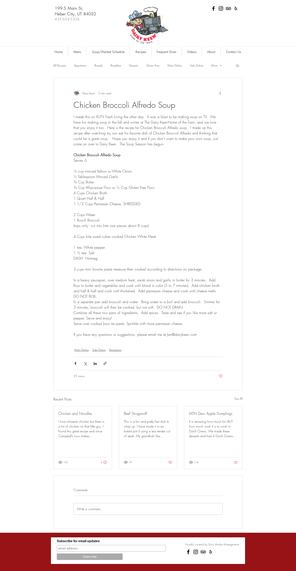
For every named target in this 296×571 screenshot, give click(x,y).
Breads (98, 65)
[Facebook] (213, 8)
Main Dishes (175, 65)
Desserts (133, 65)
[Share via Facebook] (75, 363)
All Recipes (59, 65)
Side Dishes (196, 65)
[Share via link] (105, 363)
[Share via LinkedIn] (95, 363)
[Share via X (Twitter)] (85, 363)
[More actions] (220, 93)
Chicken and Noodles (75, 413)
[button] (237, 65)
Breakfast (116, 65)
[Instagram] (221, 8)
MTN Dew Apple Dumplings (210, 413)
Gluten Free (152, 65)
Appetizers (80, 65)
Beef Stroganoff (135, 413)
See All (238, 398)
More (214, 65)
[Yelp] (236, 8)
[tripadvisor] (228, 8)
